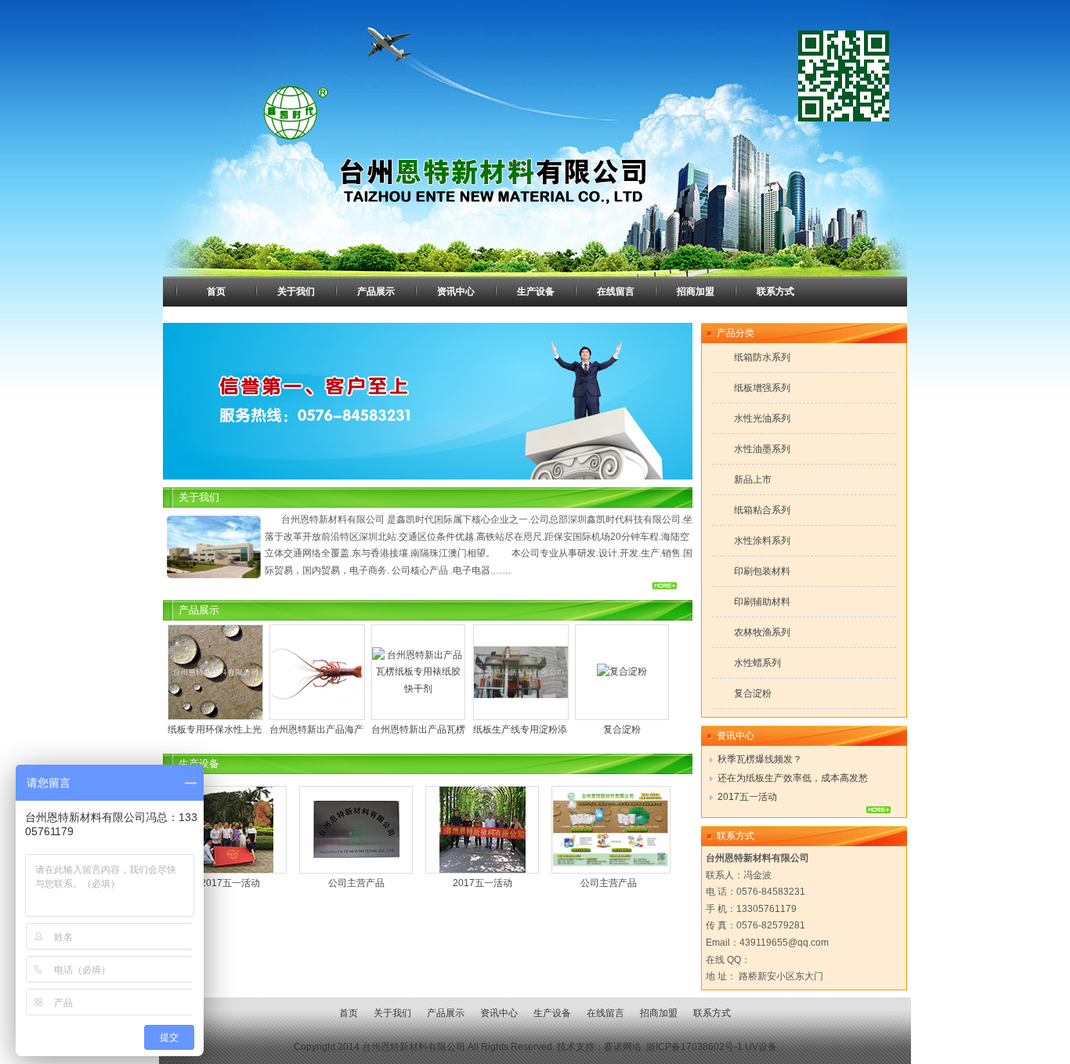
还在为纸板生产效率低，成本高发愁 (793, 778)
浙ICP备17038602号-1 (694, 1046)
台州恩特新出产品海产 (193, 729)
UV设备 (761, 1046)
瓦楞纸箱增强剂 (601, 729)
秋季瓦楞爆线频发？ (760, 759)
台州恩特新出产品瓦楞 (295, 729)
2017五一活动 (230, 883)
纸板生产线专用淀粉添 (397, 729)
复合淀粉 (499, 729)
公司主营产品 (356, 883)
